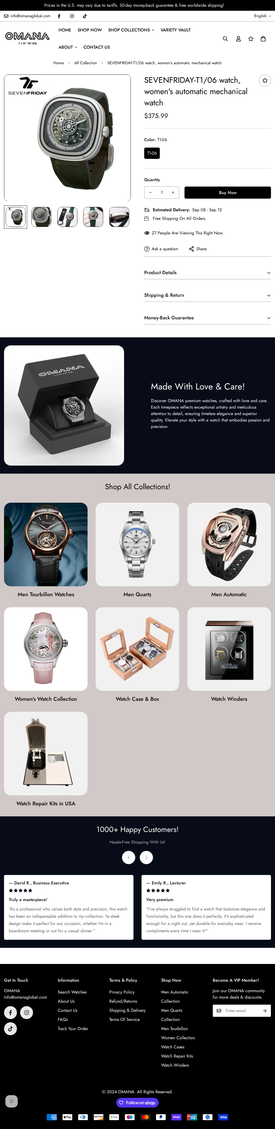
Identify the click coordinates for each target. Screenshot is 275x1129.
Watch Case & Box (137, 699)
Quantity (152, 180)
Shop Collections (129, 30)
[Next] (146, 857)
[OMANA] (27, 38)
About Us (66, 1001)
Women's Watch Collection (46, 699)
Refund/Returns (123, 1001)
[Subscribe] (265, 1011)
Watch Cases (172, 1047)
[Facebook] (59, 16)
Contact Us (97, 47)
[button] (263, 39)
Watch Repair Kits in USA (45, 804)
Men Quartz (137, 594)
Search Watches (72, 992)
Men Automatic (229, 594)
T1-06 (152, 153)
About (66, 47)
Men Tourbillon (174, 1029)
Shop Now (90, 30)
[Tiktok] (84, 16)
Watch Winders (229, 699)
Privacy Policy (122, 992)
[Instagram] (72, 16)
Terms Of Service (124, 1019)
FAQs (63, 1019)
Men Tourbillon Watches (46, 594)
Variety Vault (176, 30)
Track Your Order (73, 1029)
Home (65, 30)
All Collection (85, 63)
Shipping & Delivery (127, 1010)
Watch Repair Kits (177, 1056)
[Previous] (128, 857)
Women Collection (178, 1038)
